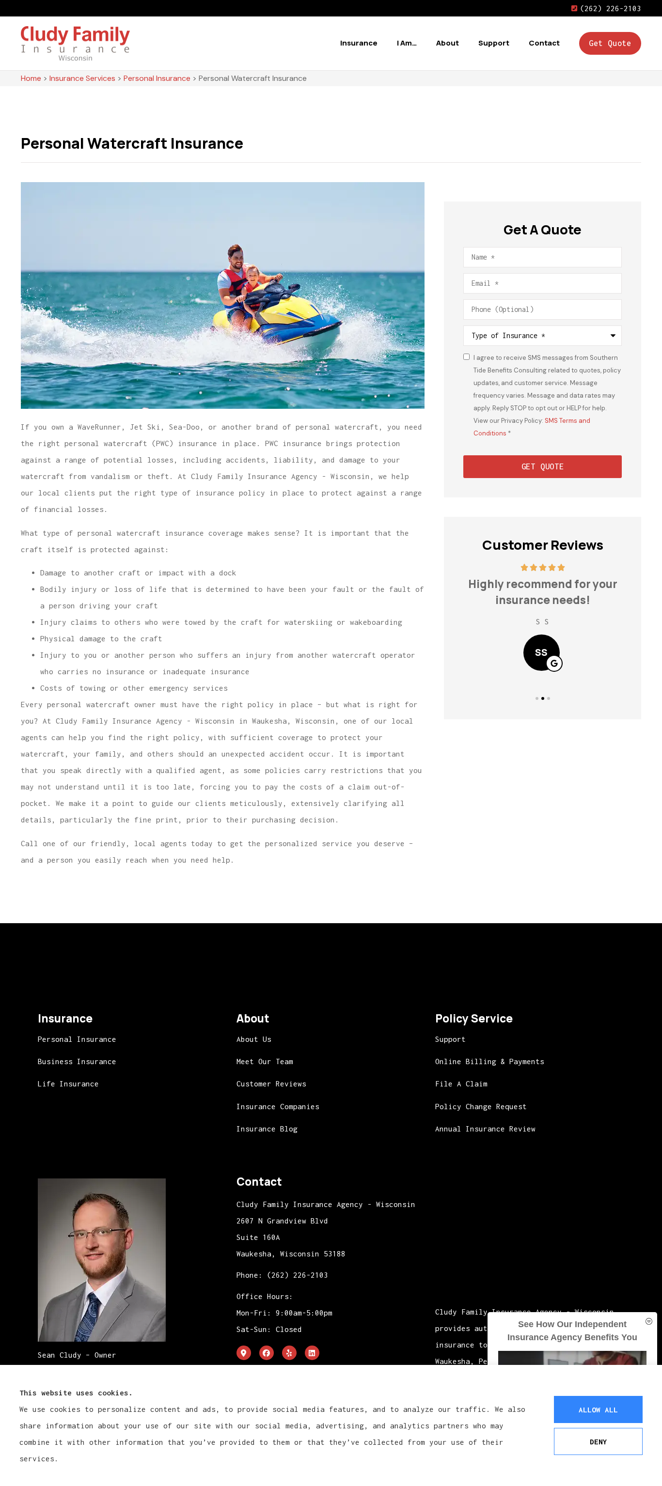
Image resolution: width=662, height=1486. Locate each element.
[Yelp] (289, 1353)
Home (31, 78)
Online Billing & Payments (489, 1061)
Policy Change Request (481, 1106)
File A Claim (461, 1083)
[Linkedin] (312, 1353)
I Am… (407, 43)
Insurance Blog (267, 1128)
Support (493, 43)
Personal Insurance (157, 78)
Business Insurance (77, 1061)
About (447, 43)
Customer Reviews (271, 1083)
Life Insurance (68, 1083)
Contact (544, 43)
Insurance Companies (277, 1106)
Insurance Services (82, 78)
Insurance (359, 43)
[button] (537, 698)
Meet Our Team (264, 1061)
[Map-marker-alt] (243, 1353)
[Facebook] (266, 1353)
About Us (253, 1039)
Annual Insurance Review (485, 1128)
